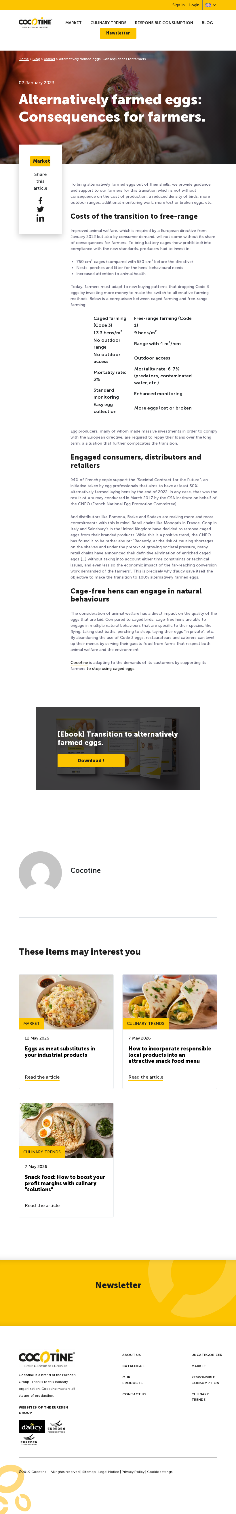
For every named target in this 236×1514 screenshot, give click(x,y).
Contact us (134, 1394)
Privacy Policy (133, 1472)
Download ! (91, 760)
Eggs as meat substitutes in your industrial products (60, 1052)
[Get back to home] (35, 22)
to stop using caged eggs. (111, 668)
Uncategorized (206, 1355)
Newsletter (118, 33)
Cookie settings (160, 1472)
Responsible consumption (164, 22)
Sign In (178, 5)
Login (194, 5)
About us (131, 1355)
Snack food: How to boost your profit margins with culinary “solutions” (65, 1183)
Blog (207, 22)
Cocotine (79, 662)
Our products (132, 1380)
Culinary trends (108, 22)
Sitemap (89, 1472)
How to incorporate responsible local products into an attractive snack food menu (169, 1055)
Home (24, 59)
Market (73, 22)
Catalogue (133, 1366)
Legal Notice (108, 1472)
